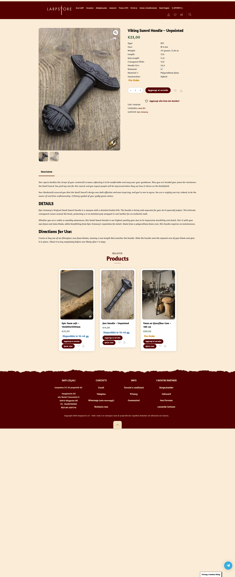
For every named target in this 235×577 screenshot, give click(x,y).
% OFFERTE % (177, 8)
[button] (115, 32)
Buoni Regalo (164, 8)
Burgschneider (166, 387)
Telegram (101, 393)
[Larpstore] (58, 10)
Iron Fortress (166, 400)
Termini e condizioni (134, 387)
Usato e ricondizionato (148, 8)
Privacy (133, 393)
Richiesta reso (101, 406)
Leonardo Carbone (166, 406)
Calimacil (166, 393)
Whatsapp (93, 400)
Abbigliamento (101, 8)
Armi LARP (80, 8)
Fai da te (134, 8)
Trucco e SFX (123, 8)
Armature (89, 8)
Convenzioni (134, 400)
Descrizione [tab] (46, 171)
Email (101, 387)
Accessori (112, 8)
